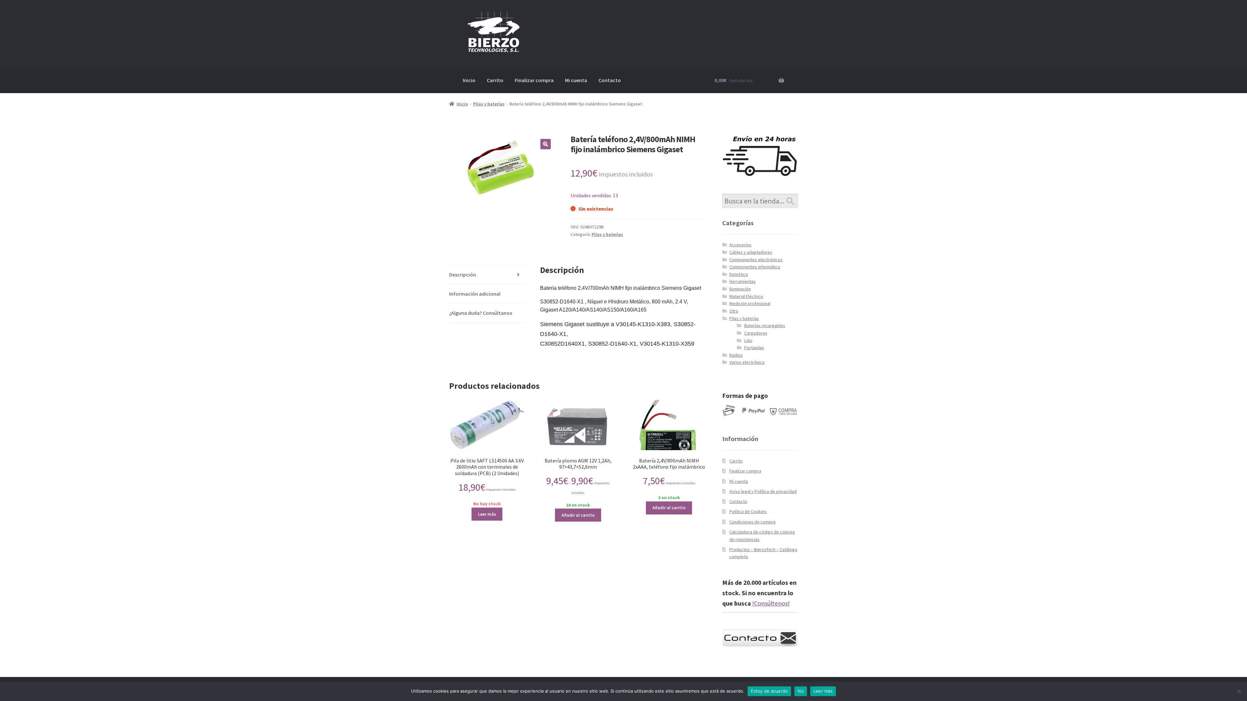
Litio (748, 340)
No (801, 691)
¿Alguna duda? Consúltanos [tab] (480, 313)
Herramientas (742, 281)
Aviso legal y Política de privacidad (763, 491)
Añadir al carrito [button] (578, 515)
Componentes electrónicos (756, 260)
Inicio (469, 80)
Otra (733, 311)
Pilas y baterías (489, 104)
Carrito (495, 80)
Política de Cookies (748, 511)
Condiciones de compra (752, 522)
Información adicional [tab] (474, 293)
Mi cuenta (576, 80)
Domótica (738, 274)
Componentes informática (754, 267)
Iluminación (740, 289)
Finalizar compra (534, 80)
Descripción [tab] (462, 274)
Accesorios (740, 245)
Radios (736, 355)
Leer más (487, 514)
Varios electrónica (746, 362)
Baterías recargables (764, 325)
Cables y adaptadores (750, 252)
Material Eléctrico (746, 296)
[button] (545, 144)
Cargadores (755, 333)
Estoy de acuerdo (769, 691)
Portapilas (754, 347)
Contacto (609, 80)
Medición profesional (749, 303)
